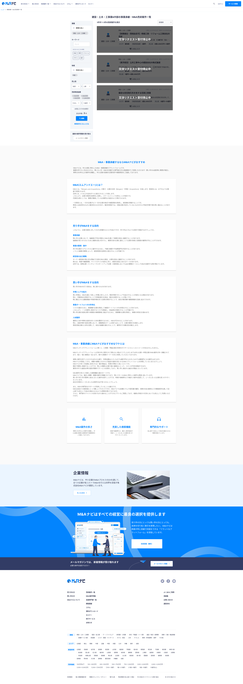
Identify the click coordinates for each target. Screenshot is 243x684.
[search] (214, 4)
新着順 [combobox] (161, 22)
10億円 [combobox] (86, 103)
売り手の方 (24, 4)
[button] (80, 33)
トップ (2, 9)
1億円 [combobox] (74, 86)
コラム (69, 4)
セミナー (91, 4)
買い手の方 (35, 4)
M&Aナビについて (59, 4)
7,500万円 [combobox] (76, 103)
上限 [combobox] (85, 86)
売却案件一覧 (45, 4)
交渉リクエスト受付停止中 (135, 39)
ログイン (220, 4)
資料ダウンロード (80, 4)
